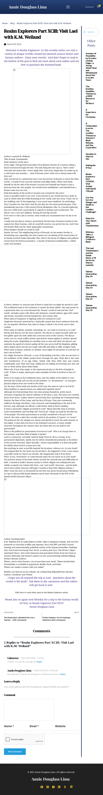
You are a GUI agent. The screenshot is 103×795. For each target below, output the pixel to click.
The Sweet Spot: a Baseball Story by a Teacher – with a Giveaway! (19, 618)
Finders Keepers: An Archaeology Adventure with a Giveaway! (56, 618)
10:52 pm (46, 670)
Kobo (58, 564)
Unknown (12, 658)
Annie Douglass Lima (28, 6)
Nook (49, 564)
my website (31, 571)
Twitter (29, 574)
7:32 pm (32, 658)
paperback (34, 564)
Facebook (16, 574)
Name (9, 726)
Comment (9, 695)
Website (60, 726)
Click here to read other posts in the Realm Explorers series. (41, 592)
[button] (68, 7)
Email (34, 726)
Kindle (42, 564)
